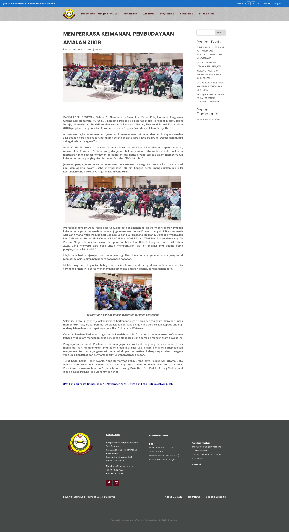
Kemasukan (186, 13)
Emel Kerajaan (156, 451)
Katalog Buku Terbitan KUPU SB (207, 454)
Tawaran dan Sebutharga (162, 459)
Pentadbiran (130, 13)
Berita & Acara (206, 13)
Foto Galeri (197, 458)
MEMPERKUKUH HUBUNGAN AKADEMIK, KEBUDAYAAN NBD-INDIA (210, 86)
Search (220, 32)
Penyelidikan (167, 13)
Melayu (267, 3)
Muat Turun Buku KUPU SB (161, 447)
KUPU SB (71, 49)
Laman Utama (87, 13)
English (278, 3)
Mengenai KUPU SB (107, 13)
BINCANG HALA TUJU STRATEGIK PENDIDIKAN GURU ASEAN (208, 74)
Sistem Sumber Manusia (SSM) (164, 455)
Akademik (148, 13)
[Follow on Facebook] (109, 483)
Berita (98, 49)
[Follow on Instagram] (116, 483)
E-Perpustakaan (199, 450)
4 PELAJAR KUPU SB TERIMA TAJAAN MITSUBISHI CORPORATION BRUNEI (210, 98)
